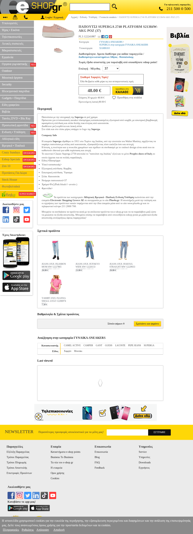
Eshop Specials (18, 159)
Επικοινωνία (101, 451)
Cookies (55, 478)
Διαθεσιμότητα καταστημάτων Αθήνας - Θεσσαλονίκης (106, 57)
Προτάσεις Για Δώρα (14, 172)
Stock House (9, 179)
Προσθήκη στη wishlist (129, 97)
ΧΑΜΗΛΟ (104, 48)
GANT (99, 345)
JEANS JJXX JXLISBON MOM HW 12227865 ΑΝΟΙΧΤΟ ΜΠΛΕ (54, 266)
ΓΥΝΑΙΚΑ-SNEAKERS (111, 42)
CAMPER (88, 345)
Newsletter (19, 431)
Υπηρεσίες (144, 457)
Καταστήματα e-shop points (65, 451)
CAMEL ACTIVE (72, 345)
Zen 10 (18, 166)
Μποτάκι (78, 351)
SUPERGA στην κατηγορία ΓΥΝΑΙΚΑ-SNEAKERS (123, 44)
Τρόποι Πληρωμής (17, 462)
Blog (97, 457)
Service (143, 451)
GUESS (108, 345)
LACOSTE (120, 345)
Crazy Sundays (18, 152)
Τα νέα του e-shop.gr (62, 462)
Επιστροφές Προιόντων (19, 473)
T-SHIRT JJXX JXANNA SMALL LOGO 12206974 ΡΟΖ (54, 300)
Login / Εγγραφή (54, 17)
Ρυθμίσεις (28, 529)
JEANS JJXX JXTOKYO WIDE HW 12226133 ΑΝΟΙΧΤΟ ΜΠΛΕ (88, 266)
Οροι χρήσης (57, 473)
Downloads (145, 462)
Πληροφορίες (11, 529)
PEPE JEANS (134, 345)
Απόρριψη (42, 529)
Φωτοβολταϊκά (11, 186)
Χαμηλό (67, 351)
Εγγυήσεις (144, 467)
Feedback (100, 467)
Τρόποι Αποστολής (17, 467)
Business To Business (62, 457)
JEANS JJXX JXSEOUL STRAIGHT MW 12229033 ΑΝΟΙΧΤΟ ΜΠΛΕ (122, 266)
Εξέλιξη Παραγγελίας (18, 451)
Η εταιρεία (56, 467)
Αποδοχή (58, 529)
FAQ (97, 462)
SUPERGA (149, 345)
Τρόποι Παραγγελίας (18, 457)
